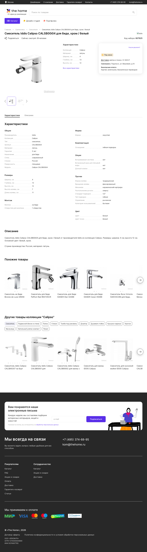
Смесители (33, 29)
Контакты (89, 2)
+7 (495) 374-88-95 (118, 2)
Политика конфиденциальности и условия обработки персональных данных (59, 535)
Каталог (14, 21)
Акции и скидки (12, 477)
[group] (30, 68)
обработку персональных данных (47, 425)
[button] (5, 101)
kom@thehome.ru (135, 2)
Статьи (8, 493)
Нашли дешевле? (134, 47)
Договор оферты (12, 535)
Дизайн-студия (33, 21)
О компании (48, 2)
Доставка (60, 2)
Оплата (8, 481)
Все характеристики (71, 68)
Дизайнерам (35, 2)
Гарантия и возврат (74, 2)
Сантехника (20, 29)
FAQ (6, 473)
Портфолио (51, 21)
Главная (8, 29)
